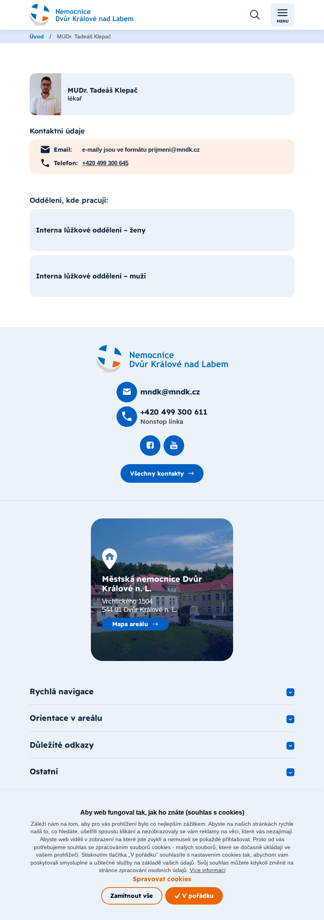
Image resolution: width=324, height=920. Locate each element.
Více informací (208, 870)
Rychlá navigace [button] (62, 691)
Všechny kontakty (157, 473)
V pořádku (197, 895)
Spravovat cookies (162, 879)
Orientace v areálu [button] (66, 718)
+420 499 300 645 (105, 163)
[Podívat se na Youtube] (174, 445)
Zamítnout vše (131, 895)
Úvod (37, 36)
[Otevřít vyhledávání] (255, 15)
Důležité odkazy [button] (62, 745)
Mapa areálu (130, 624)
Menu (283, 21)
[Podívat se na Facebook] (150, 445)
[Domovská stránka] (162, 359)
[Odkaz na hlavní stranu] (81, 15)
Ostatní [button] (44, 771)
